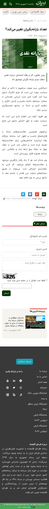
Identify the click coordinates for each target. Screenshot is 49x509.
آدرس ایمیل (41, 249)
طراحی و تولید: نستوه (24, 507)
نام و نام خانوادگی (38, 236)
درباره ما (43, 371)
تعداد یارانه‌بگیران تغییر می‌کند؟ (26, 29)
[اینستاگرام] (20, 388)
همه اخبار (42, 382)
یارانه (40, 214)
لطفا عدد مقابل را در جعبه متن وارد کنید (27, 280)
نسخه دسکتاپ (24, 361)
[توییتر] (14, 388)
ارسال (6, 293)
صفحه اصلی (42, 20)
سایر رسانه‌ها (28, 20)
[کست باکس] (20, 395)
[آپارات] (7, 388)
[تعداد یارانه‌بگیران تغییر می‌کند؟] (24, 54)
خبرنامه (43, 387)
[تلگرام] (20, 381)
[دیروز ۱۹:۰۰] (35, 322)
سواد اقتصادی (37, 12)
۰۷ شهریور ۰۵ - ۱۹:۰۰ (11, 330)
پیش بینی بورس (19, 12)
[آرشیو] (7, 395)
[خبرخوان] (14, 395)
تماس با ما (42, 376)
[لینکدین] (14, 381)
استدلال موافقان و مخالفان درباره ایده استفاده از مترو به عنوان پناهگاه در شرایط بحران (14, 322)
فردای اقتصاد (24, 4)
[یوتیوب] (7, 381)
